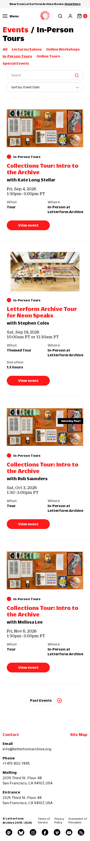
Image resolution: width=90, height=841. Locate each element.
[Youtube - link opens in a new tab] (69, 832)
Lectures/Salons (27, 49)
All (5, 49)
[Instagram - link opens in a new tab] (33, 832)
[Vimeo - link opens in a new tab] (57, 832)
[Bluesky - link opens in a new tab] (21, 832)
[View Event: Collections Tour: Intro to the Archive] (45, 128)
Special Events (16, 63)
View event (28, 225)
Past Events (41, 700)
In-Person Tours (17, 56)
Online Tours (48, 56)
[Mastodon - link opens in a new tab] (9, 832)
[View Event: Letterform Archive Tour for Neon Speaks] (45, 271)
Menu (14, 16)
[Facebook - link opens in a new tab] (45, 832)
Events (15, 29)
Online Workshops (63, 49)
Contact (11, 734)
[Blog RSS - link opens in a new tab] (81, 832)
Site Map (78, 734)
